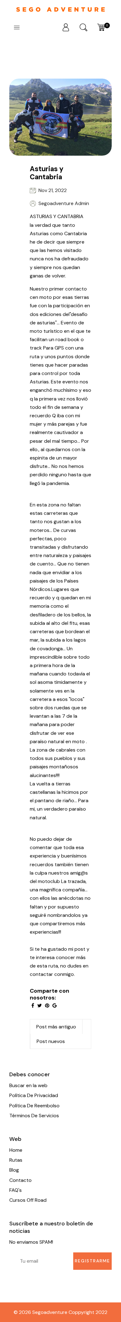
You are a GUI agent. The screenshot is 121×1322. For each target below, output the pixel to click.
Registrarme (92, 1261)
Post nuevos (51, 1041)
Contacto (20, 1180)
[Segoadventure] (60, 9)
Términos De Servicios (34, 1115)
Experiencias (37, 72)
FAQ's (15, 1190)
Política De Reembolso (34, 1105)
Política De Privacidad (33, 1095)
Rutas (15, 1160)
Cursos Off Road (28, 1200)
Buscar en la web (28, 1085)
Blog (14, 1170)
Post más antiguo (56, 1026)
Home (15, 1150)
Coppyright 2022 (88, 1312)
